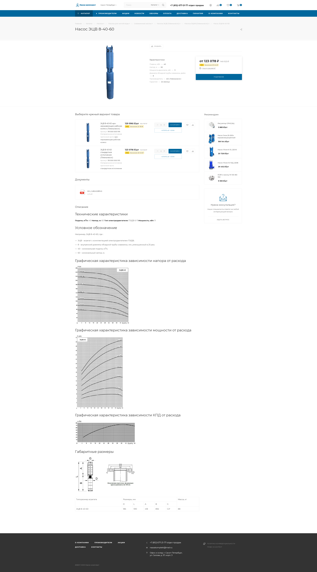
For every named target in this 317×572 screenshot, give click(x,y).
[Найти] (163, 5)
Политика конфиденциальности (221, 544)
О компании (82, 543)
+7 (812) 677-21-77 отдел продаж (187, 5)
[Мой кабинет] (211, 5)
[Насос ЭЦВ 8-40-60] (110, 72)
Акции (121, 543)
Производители (103, 543)
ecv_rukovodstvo (94, 191)
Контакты (96, 547)
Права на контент (214, 547)
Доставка (80, 547)
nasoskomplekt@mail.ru (161, 547)
